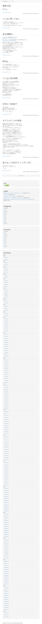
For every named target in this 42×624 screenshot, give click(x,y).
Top (10, 1)
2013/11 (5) (6, 387)
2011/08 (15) (6, 445)
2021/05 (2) (6, 284)
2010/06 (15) (6, 474)
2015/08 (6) (6, 342)
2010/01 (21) (6, 485)
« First (19, 175)
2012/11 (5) (6, 413)
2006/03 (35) (6, 579)
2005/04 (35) (6, 603)
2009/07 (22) (6, 498)
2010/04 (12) (6, 479)
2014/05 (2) (6, 374)
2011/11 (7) (6, 439)
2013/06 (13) (6, 397)
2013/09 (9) (6, 391)
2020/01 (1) (6, 297)
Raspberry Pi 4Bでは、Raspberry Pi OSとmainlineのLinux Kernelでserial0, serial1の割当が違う (19, 199)
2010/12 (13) (6, 462)
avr (4, 220)
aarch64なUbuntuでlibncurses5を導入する (10, 196)
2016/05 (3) (6, 322)
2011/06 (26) (6, 449)
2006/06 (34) (6, 573)
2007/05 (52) (6, 554)
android (5, 211)
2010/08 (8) (6, 470)
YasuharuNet (5, 1)
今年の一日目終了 (10, 104)
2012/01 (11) (6, 433)
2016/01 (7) (6, 331)
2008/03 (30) (6, 532)
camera (5, 212)
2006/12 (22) (6, 561)
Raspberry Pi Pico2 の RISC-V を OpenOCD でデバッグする (13, 193)
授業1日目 (7, 5)
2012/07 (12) (6, 421)
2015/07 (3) (6, 344)
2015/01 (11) (6, 356)
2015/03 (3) (6, 352)
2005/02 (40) (6, 607)
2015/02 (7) (6, 354)
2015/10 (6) (6, 338)
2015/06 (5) (6, 346)
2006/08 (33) (6, 569)
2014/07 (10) (6, 370)
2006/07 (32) (6, 571)
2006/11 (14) (6, 563)
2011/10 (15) (6, 441)
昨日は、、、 (8, 61)
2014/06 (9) (6, 372)
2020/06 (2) (6, 293)
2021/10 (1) (6, 280)
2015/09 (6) (6, 340)
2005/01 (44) (6, 609)
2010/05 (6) (6, 477)
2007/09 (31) (6, 545)
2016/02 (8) (6, 329)
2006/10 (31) (6, 565)
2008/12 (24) (6, 514)
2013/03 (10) (6, 404)
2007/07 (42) (6, 550)
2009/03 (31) (6, 506)
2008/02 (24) (6, 534)
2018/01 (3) (6, 310)
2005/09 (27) (6, 593)
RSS (4, 185)
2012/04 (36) (6, 427)
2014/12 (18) (6, 359)
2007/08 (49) (6, 547)
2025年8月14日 (6, 194)
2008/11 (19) (6, 516)
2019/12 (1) (6, 301)
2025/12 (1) (6, 257)
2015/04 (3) (6, 350)
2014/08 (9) (6, 368)
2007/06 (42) (6, 552)
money (5, 223)
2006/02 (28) (6, 581)
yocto (4, 218)
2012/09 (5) (6, 417)
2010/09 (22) (6, 468)
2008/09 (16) (6, 520)
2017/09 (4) (6, 313)
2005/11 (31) (6, 589)
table (4, 214)
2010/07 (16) (6, 472)
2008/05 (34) (6, 528)
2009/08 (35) (6, 496)
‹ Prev (21, 175)
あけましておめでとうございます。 (18, 162)
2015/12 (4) (6, 334)
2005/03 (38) (6, 605)
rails (4, 215)
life (4, 209)
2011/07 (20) (6, 447)
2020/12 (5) (6, 289)
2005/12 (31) (6, 587)
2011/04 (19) (6, 453)
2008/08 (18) (6, 522)
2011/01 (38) (6, 459)
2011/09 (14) (6, 443)
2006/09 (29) (6, 567)
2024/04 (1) (6, 264)
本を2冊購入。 (9, 34)
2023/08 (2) (6, 269)
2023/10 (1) (6, 267)
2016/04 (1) (6, 324)
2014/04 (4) (6, 376)
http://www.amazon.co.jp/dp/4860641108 (9, 40)
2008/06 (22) (6, 526)
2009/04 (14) (6, 504)
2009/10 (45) (6, 492)
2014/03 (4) (6, 378)
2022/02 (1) (6, 275)
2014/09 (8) (6, 366)
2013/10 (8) (6, 389)
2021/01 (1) (6, 286)
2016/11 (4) (6, 318)
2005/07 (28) (6, 597)
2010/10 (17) (6, 466)
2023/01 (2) (6, 272)
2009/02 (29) (6, 508)
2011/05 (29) (6, 451)
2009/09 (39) (6, 494)
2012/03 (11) (6, 429)
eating (5, 221)
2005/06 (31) (6, 599)
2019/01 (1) (6, 303)
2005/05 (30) (6, 601)
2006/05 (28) (6, 575)
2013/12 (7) (6, 385)
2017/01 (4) (6, 315)
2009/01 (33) (6, 510)
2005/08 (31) (6, 595)
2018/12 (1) (6, 306)
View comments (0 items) (7, 12)
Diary (13, 1)
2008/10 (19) (6, 518)
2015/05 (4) (6, 348)
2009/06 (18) (6, 500)
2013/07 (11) (6, 395)
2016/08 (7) (6, 320)
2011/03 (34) (6, 455)
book (4, 217)
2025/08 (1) (6, 259)
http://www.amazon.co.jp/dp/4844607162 (9, 38)
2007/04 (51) (6, 556)
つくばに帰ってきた (11, 18)
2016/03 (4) (6, 326)
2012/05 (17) (6, 425)
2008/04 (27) (6, 530)
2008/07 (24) (6, 524)
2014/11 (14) (6, 361)
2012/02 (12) (6, 431)
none (38, 13)
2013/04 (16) (6, 402)
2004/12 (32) (6, 612)
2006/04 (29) (6, 577)
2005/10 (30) (6, 591)
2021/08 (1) (6, 282)
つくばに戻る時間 (10, 78)
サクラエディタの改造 (12, 120)
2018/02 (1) (6, 308)
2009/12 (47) (6, 488)
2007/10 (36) (6, 543)
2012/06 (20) (6, 423)
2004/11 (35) (6, 614)
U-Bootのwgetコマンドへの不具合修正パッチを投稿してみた (13, 197)
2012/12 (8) (6, 411)
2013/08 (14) (6, 393)
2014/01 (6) (6, 382)
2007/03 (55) (6, 558)
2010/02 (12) (6, 483)
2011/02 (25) (6, 457)
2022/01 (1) (6, 277)
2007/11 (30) (6, 541)
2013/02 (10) (6, 406)
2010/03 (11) (6, 481)
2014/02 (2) (6, 380)
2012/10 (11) (6, 415)
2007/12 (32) (6, 539)
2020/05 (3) (6, 295)
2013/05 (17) (6, 399)
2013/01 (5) (6, 408)
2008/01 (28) (6, 536)
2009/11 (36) (6, 490)
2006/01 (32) (6, 583)
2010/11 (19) (6, 464)
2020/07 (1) (6, 291)
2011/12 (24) (6, 437)
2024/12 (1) (6, 262)
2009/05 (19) (6, 502)
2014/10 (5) (6, 364)
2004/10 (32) (6, 616)
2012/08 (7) (6, 419)
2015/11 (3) (6, 336)
